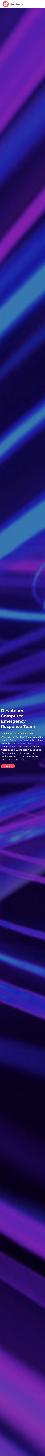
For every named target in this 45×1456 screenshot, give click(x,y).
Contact (9, 766)
